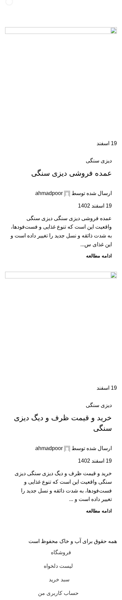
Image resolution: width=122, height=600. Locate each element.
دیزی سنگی (99, 160)
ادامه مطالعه (99, 255)
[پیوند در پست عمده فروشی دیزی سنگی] (61, 87)
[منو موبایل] (109, 7)
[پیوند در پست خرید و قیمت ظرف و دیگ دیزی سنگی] (61, 332)
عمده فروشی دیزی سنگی (71, 173)
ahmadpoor (49, 193)
